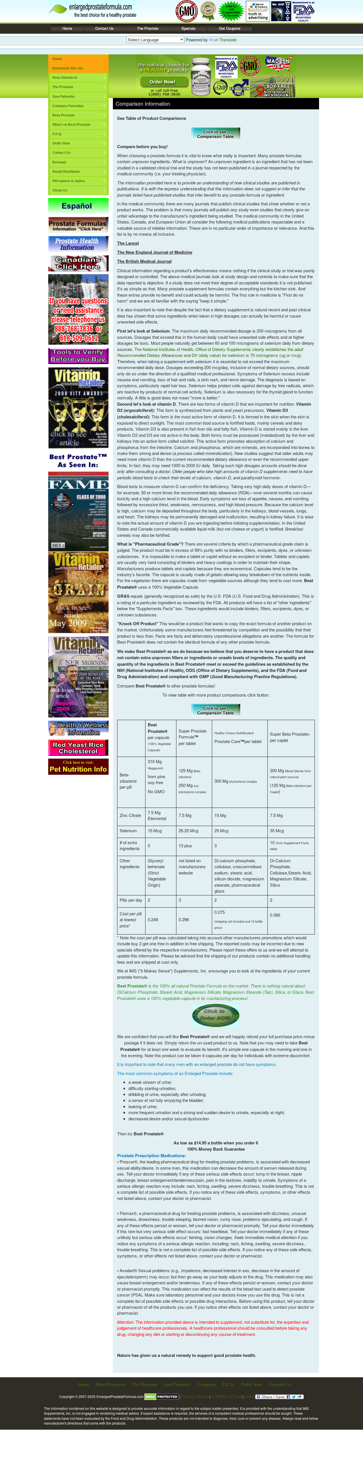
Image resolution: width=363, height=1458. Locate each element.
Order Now (61, 143)
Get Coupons (229, 28)
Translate (228, 39)
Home (67, 28)
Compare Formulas (68, 106)
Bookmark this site (67, 68)
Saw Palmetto (63, 97)
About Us (59, 190)
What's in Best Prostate (71, 125)
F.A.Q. (57, 134)
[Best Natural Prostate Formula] (94, 10)
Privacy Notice (194, 1396)
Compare (206, 1384)
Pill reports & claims (68, 181)
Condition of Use (226, 1396)
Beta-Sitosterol (64, 78)
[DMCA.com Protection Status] (161, 1396)
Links (249, 1396)
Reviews (59, 162)
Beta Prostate (63, 115)
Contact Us (104, 28)
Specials (189, 28)
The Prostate (147, 28)
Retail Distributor (66, 172)
